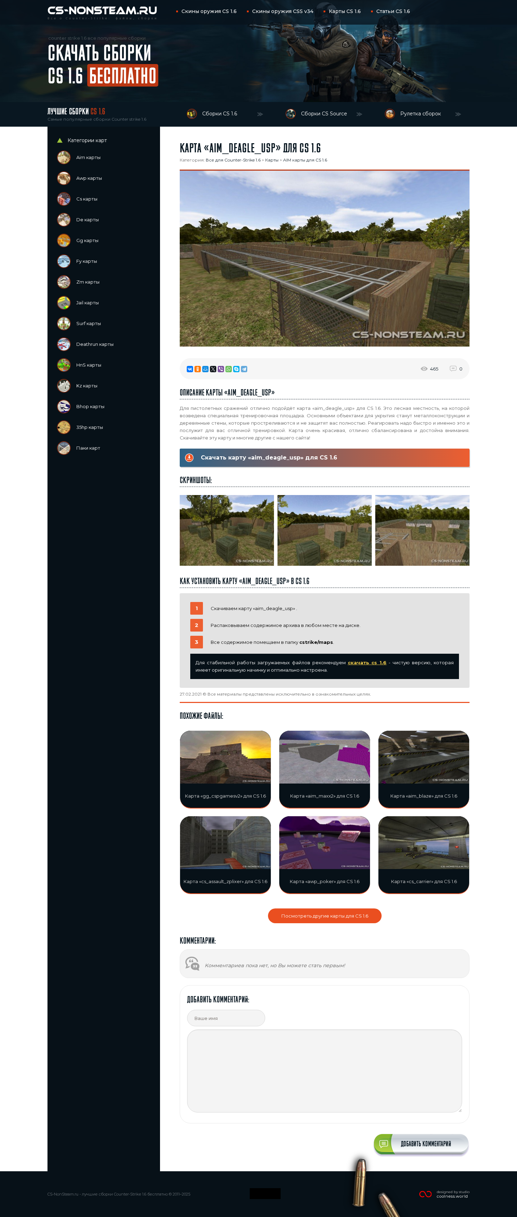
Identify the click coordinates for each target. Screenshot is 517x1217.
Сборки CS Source (324, 113)
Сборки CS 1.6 (219, 113)
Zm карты (88, 282)
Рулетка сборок (420, 113)
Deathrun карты (95, 344)
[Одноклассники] (197, 369)
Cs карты (86, 199)
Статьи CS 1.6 (393, 11)
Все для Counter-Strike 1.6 (233, 160)
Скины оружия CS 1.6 (209, 11)
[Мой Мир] (205, 369)
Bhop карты (90, 406)
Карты (272, 160)
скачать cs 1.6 (367, 662)
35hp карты (89, 427)
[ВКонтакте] (190, 369)
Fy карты (86, 261)
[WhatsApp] (228, 369)
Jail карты (87, 302)
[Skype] (236, 369)
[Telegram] (244, 369)
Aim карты (88, 157)
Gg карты (87, 240)
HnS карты (88, 365)
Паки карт (88, 448)
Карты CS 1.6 (345, 11)
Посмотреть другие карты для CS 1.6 (324, 916)
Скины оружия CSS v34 (282, 11)
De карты (87, 219)
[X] (213, 369)
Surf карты (88, 323)
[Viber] (221, 369)
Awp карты (89, 178)
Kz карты (86, 385)
